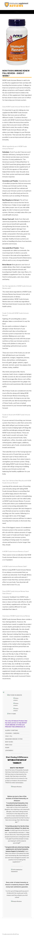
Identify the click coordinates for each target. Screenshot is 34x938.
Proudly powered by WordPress (10, 934)
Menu (17, 12)
